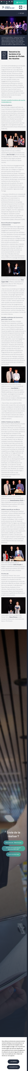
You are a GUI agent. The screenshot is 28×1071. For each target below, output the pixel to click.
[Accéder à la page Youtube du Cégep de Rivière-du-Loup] (1, 1)
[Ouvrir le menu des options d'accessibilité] (20, 7)
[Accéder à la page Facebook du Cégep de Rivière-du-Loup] (4, 1)
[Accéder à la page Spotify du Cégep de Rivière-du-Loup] (6, 3)
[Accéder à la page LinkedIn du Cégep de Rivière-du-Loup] (6, 1)
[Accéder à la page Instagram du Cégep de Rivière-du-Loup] (12, 1)
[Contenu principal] (13, 319)
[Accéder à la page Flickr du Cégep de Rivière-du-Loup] (9, 1)
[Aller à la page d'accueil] (8, 7)
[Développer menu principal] (24, 7)
